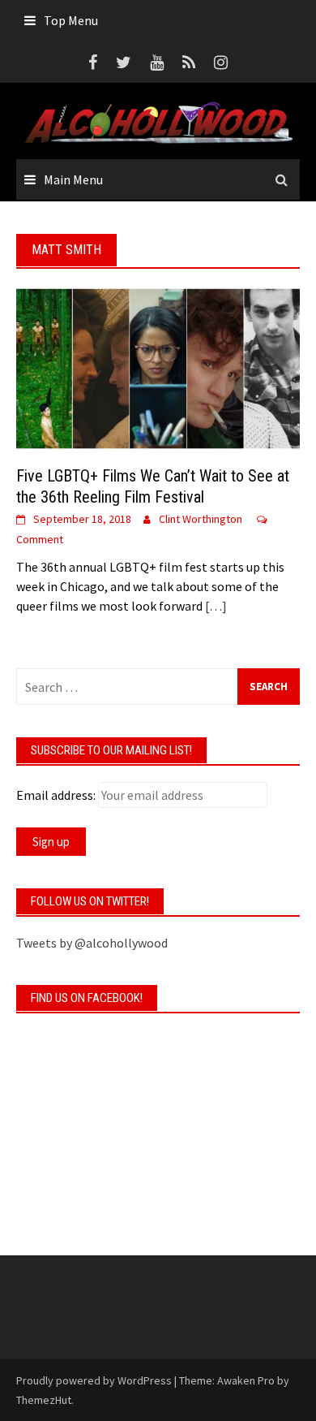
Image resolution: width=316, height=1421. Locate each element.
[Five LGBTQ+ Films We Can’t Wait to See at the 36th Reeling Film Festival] (158, 367)
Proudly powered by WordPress (94, 1380)
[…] (215, 606)
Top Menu (71, 20)
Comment (39, 539)
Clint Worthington (200, 519)
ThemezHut (43, 1400)
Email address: (56, 795)
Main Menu (73, 179)
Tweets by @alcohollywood (92, 943)
